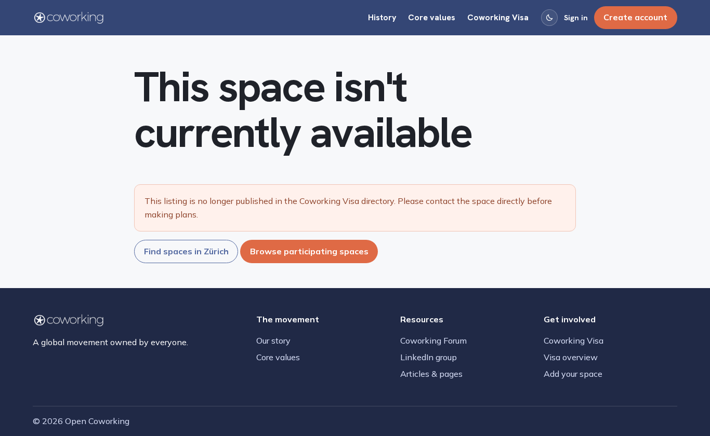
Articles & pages (431, 374)
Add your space (573, 374)
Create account (635, 17)
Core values (431, 17)
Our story (273, 340)
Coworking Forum (433, 340)
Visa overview (571, 357)
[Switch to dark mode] (549, 17)
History (382, 17)
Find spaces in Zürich (186, 251)
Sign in (576, 17)
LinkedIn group (428, 357)
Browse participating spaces (309, 251)
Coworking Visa (498, 17)
